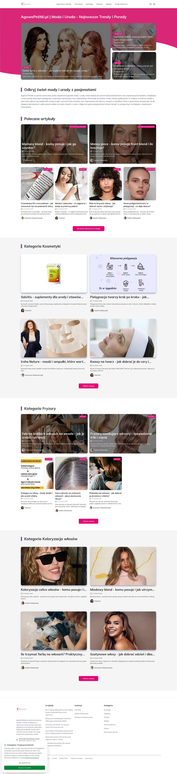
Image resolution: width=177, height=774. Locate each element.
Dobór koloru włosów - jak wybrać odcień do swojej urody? (56, 70)
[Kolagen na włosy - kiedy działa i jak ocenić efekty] (37, 473)
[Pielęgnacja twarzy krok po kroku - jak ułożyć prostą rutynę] (123, 273)
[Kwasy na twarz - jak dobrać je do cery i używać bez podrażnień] (123, 338)
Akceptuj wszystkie (24, 768)
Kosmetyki (79, 4)
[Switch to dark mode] (154, 4)
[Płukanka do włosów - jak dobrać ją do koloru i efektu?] (105, 473)
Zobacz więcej (88, 386)
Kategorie (108, 705)
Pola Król (29, 160)
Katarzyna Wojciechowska (34, 375)
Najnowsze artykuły (63, 4)
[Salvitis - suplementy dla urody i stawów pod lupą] (54, 273)
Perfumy (99, 4)
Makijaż (109, 4)
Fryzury (106, 728)
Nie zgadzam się (24, 763)
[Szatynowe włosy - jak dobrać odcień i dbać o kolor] (123, 630)
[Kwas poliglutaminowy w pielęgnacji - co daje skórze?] (140, 183)
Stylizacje (89, 4)
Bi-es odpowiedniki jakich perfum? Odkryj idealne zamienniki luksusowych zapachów (59, 712)
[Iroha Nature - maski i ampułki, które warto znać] (54, 338)
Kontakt (54, 758)
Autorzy (78, 705)
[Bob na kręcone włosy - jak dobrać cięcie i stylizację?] (105, 183)
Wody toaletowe (121, 4)
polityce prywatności (32, 758)
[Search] (151, 4)
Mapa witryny (89, 758)
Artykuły (49, 705)
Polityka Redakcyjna (76, 758)
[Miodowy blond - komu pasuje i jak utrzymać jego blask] (123, 566)
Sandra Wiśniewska (100, 160)
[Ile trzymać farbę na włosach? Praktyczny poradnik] (54, 630)
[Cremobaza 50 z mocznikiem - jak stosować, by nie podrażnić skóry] (37, 183)
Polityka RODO (63, 758)
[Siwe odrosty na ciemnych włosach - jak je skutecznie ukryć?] (71, 473)
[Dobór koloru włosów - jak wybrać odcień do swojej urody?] (66, 51)
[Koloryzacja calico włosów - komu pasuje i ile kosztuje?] (54, 566)
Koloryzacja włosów (111, 732)
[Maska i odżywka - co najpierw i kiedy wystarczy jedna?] (71, 183)
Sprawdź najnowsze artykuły (88, 229)
